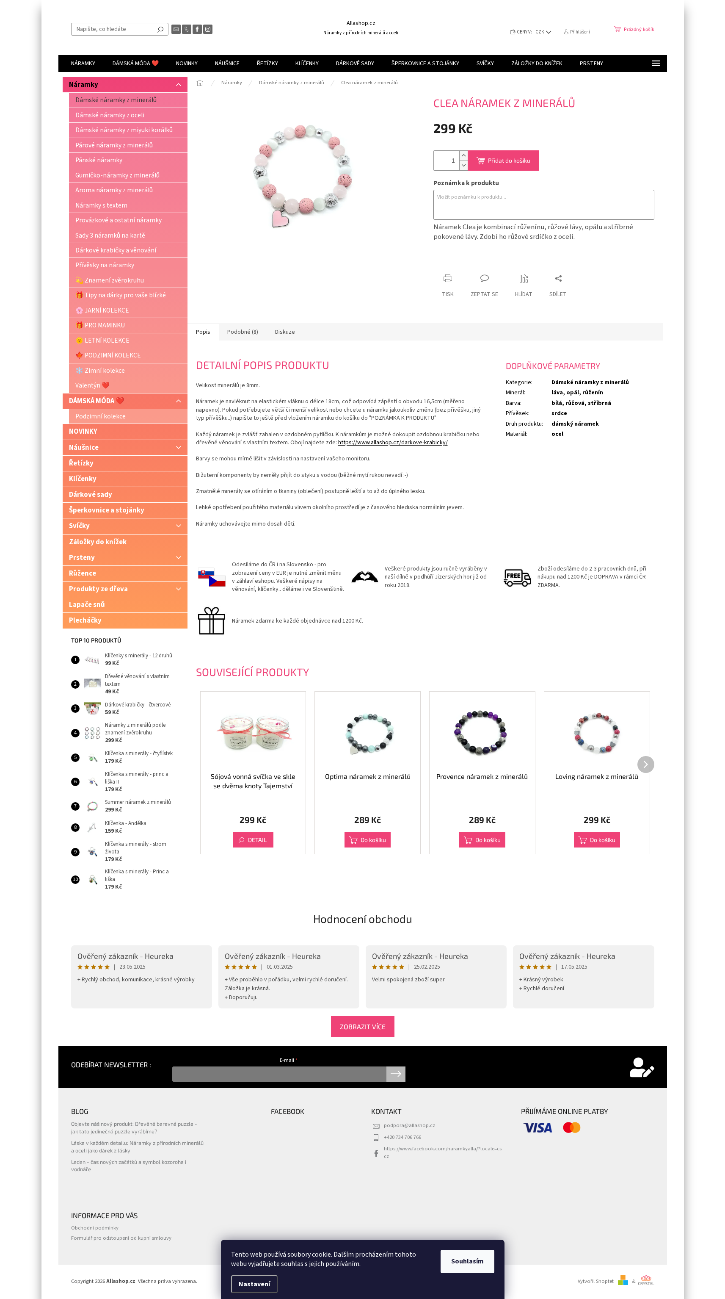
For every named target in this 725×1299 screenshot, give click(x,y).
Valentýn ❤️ (92, 385)
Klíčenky (82, 479)
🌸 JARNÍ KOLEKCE (102, 310)
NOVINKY (83, 432)
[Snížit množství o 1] (463, 165)
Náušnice (84, 448)
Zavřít (478, 262)
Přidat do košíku (509, 160)
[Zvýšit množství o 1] (463, 156)
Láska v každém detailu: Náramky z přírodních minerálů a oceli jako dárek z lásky (137, 1146)
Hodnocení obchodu (362, 918)
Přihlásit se (395, 1074)
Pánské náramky (98, 160)
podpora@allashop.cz (409, 1125)
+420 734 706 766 (402, 1137)
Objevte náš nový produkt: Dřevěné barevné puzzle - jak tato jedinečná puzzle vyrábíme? (134, 1127)
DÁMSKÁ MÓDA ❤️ (96, 401)
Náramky (83, 85)
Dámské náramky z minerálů (116, 100)
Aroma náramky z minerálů (114, 190)
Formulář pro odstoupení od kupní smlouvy (121, 1238)
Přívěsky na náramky (104, 265)
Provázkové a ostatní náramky (118, 220)
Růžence (82, 573)
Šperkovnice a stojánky (106, 510)
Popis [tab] (203, 332)
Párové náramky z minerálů (114, 145)
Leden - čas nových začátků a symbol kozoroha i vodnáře (128, 1165)
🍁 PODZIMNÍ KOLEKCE (108, 355)
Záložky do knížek (98, 542)
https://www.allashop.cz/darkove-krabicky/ (393, 442)
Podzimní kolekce (100, 416)
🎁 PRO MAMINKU (100, 325)
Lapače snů (87, 605)
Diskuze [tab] (285, 332)
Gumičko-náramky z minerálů (117, 175)
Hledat (160, 29)
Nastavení (254, 1284)
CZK (540, 32)
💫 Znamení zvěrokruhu (109, 280)
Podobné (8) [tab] (242, 332)
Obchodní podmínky (95, 1228)
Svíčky (79, 526)
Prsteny (82, 558)
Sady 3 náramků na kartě (110, 235)
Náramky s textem (101, 205)
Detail (257, 839)
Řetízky (81, 463)
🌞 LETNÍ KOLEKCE (102, 340)
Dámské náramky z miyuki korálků (124, 130)
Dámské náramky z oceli (109, 115)
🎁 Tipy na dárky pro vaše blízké (120, 295)
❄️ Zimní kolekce (100, 370)
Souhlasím (467, 1261)
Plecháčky (85, 620)
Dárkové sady (90, 495)
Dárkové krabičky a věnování (115, 250)
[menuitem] (83, 63)
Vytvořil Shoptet (596, 1281)
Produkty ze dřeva (98, 589)
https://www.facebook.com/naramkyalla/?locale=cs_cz (444, 1152)
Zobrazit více (363, 1026)
